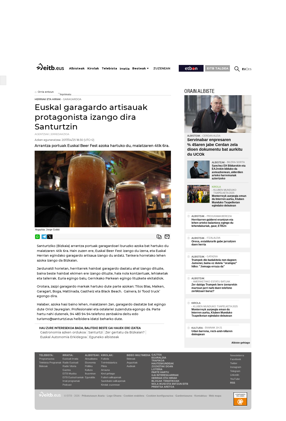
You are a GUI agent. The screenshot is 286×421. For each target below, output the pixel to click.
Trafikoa (157, 360)
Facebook (235, 359)
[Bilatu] (237, 69)
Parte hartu (160, 372)
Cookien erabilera (134, 395)
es (249, 69)
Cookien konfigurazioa (159, 395)
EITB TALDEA (217, 68)
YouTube (235, 379)
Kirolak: (107, 355)
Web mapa (215, 395)
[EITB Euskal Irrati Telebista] (51, 66)
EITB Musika (69, 373)
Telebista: (46, 355)
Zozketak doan (162, 366)
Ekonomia (90, 362)
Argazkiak (132, 362)
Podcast (67, 384)
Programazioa (46, 358)
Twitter (233, 363)
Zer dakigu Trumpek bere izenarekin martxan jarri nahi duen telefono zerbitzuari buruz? (214, 288)
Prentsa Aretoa (162, 386)
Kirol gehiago (108, 373)
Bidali (167, 236)
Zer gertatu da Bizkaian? (125, 332)
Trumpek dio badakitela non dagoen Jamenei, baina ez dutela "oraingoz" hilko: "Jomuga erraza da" (214, 263)
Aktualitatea (91, 358)
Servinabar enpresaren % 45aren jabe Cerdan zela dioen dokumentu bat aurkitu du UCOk (214, 147)
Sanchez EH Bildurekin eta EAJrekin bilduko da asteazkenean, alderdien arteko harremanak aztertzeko (229, 172)
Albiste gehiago (240, 342)
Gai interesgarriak (165, 375)
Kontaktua (200, 395)
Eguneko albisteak (104, 337)
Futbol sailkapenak (111, 377)
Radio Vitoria (69, 366)
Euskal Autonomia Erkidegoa (63, 337)
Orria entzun (46, 91)
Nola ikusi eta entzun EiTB (169, 383)
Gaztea (67, 370)
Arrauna (105, 370)
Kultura (89, 370)
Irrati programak (71, 381)
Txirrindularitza (109, 362)
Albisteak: (92, 355)
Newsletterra (237, 355)
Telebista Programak (50, 362)
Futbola (105, 358)
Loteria (156, 369)
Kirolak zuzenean (110, 384)
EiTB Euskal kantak (73, 377)
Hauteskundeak (162, 363)
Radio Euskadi (70, 362)
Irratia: (68, 355)
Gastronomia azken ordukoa (63, 332)
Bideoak (43, 366)
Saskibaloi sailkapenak (113, 381)
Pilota (104, 366)
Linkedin (234, 375)
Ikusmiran (90, 373)
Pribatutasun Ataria (93, 395)
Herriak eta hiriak (164, 378)
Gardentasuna (183, 395)
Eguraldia (90, 377)
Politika (89, 366)
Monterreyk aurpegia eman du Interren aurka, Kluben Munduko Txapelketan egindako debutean (229, 200)
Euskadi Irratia (70, 358)
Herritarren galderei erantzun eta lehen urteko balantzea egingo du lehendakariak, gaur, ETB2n (212, 223)
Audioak (131, 366)
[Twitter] (50, 236)
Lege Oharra (114, 395)
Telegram (235, 371)
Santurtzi (95, 332)
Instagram (235, 367)
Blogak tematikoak (165, 381)
